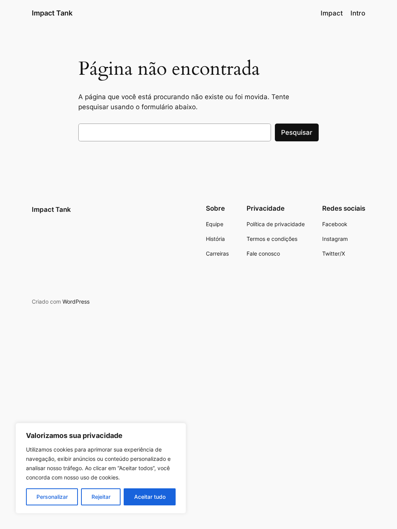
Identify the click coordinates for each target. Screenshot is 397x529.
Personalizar (52, 496)
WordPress (76, 301)
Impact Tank (52, 13)
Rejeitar (100, 496)
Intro (357, 13)
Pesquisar (296, 132)
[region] (101, 468)
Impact (332, 13)
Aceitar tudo (150, 496)
